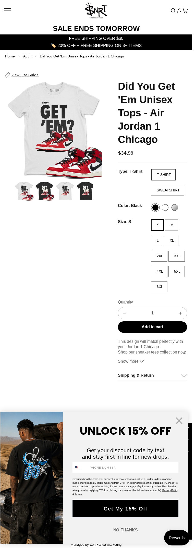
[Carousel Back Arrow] (8, 188)
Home (10, 56)
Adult (27, 56)
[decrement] (124, 313)
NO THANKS (125, 530)
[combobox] (80, 467)
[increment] (181, 313)
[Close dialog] (179, 420)
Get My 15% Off (126, 509)
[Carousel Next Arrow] (95, 128)
